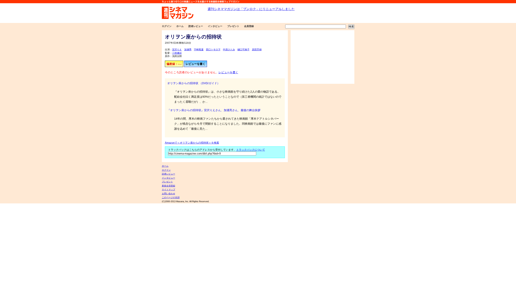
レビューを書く (195, 63)
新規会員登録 (168, 185)
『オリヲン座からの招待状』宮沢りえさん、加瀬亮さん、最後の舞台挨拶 (213, 110)
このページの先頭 (171, 197)
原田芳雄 (257, 49)
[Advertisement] (322, 57)
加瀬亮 (187, 49)
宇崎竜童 (199, 49)
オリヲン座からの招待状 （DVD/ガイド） (193, 83)
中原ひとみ (229, 49)
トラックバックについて (250, 149)
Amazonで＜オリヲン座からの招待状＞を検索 (192, 142)
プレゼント (233, 26)
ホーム (180, 26)
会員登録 (249, 26)
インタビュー (215, 26)
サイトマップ (168, 189)
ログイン (167, 26)
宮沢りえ (177, 49)
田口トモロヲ (213, 49)
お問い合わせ (168, 193)
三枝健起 (177, 53)
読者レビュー (195, 26)
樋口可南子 (243, 49)
